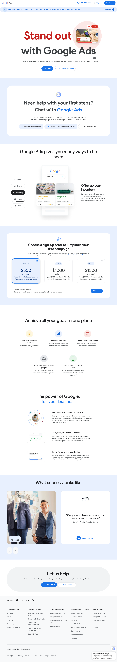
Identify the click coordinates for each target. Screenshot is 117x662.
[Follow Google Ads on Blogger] (17, 600)
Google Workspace (99, 617)
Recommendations (77, 635)
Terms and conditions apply (75, 254)
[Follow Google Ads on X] (22, 600)
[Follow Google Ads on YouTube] (27, 600)
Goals (9, 617)
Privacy (20, 656)
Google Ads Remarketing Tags (58, 622)
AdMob (95, 627)
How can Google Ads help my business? (62, 126)
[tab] (18, 179)
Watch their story (86, 538)
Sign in (98, 3)
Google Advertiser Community (34, 629)
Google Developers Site (58, 613)
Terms (27, 656)
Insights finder (76, 624)
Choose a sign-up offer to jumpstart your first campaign (58, 247)
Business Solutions (99, 613)
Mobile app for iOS (13, 627)
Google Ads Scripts (56, 617)
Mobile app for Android (15, 624)
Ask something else (90, 126)
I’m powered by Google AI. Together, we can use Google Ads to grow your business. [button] (103, 656)
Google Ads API (55, 626)
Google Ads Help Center (36, 619)
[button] (113, 649)
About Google (37, 656)
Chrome (74, 620)
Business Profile (76, 617)
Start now (110, 3)
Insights (74, 638)
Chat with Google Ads (65, 69)
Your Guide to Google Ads (36, 614)
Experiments (75, 631)
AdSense (96, 624)
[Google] (10, 656)
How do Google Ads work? (32, 126)
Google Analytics (77, 613)
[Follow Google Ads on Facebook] (33, 600)
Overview (10, 613)
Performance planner (78, 627)
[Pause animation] (94, 58)
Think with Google (99, 620)
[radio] (26, 271)
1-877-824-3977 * (67, 585)
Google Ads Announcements (33, 624)
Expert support (12, 620)
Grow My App (33, 634)
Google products (50, 656)
